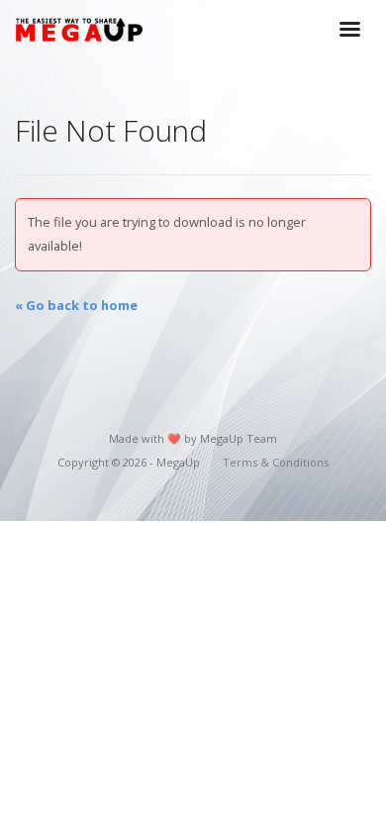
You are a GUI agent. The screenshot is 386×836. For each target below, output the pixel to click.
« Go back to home (76, 305)
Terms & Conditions (276, 462)
